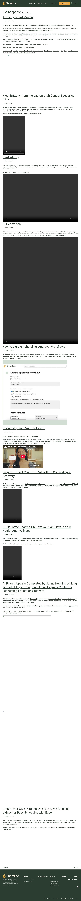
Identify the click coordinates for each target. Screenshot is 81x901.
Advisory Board (53, 883)
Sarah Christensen (73, 51)
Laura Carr (15, 51)
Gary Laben (16, 52)
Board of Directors (54, 881)
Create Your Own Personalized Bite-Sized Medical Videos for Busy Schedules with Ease (36, 810)
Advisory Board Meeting (18, 17)
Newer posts (75, 867)
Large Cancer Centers (27, 881)
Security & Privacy (42, 3)
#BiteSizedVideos (8, 113)
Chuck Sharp (16, 39)
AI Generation (12, 224)
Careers (51, 888)
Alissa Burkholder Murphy (26, 611)
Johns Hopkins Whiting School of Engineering (62, 599)
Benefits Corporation (54, 885)
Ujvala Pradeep (66, 611)
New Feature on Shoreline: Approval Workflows (34, 346)
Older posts (5, 867)
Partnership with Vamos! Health (24, 428)
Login (75, 3)
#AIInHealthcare (29, 47)
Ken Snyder (23, 52)
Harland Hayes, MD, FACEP (10, 34)
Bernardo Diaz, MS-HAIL (25, 51)
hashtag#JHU (6, 611)
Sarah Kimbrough (7, 51)
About (52, 3)
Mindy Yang (64, 51)
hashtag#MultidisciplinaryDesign (39, 600)
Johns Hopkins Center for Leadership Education (16, 600)
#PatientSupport (17, 113)
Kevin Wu (18, 613)
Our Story (52, 879)
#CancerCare (37, 113)
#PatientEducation (8, 47)
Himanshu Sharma (8, 613)
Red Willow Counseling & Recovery (35, 484)
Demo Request (64, 3)
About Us (52, 876)
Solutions (31, 3)
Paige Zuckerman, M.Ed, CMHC (69, 484)
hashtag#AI (33, 599)
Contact (63, 876)
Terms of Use (56, 898)
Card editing (11, 157)
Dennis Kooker (30, 52)
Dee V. (72, 611)
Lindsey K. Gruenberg (54, 51)
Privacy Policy (47, 898)
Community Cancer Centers (28, 879)
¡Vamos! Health (33, 436)
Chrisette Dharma (27, 538)
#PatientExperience (18, 47)
